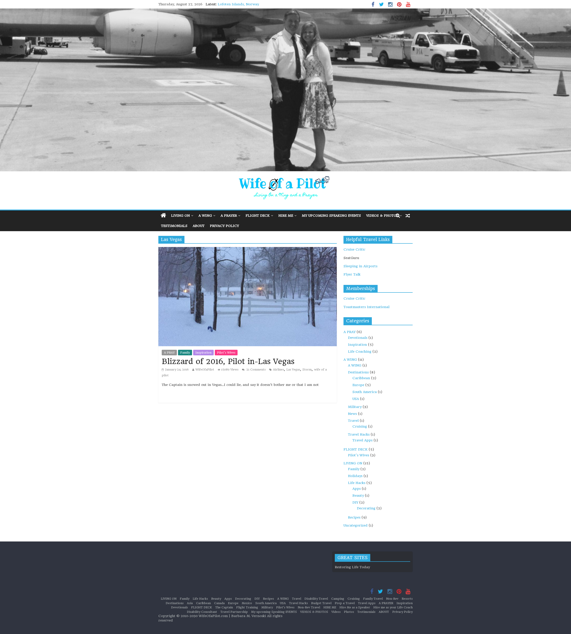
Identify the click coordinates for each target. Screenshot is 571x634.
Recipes (354, 517)
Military (355, 407)
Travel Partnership (234, 611)
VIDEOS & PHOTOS (382, 216)
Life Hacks (356, 483)
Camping (337, 598)
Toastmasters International (366, 307)
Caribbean (361, 378)
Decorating (366, 508)
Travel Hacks (359, 434)
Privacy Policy (224, 226)
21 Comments (256, 369)
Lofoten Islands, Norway (238, 4)
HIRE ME (285, 216)
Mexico (247, 603)
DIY (355, 502)
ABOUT (199, 226)
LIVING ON (180, 216)
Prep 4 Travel (345, 603)
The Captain (224, 607)
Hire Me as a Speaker (354, 607)
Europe (358, 385)
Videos (336, 611)
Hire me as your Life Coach (393, 607)
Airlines (278, 369)
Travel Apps (362, 440)
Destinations (358, 372)
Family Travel (373, 598)
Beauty (358, 496)
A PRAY (169, 352)
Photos (349, 611)
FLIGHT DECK (258, 216)
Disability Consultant (202, 611)
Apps (356, 489)
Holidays (355, 476)
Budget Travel (321, 603)
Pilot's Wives (226, 352)
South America (364, 392)
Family (185, 352)
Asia (190, 603)
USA (355, 399)
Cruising (359, 426)
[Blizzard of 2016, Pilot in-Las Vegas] (247, 249)
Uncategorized (355, 525)
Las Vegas (293, 369)
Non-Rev (392, 598)
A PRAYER (229, 216)
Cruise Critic (354, 249)
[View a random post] (408, 215)
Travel (353, 421)
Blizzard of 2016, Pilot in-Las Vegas (228, 361)
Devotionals (357, 338)
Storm (307, 369)
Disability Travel (316, 598)
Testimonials (174, 226)
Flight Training (247, 607)
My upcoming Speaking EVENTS (331, 216)
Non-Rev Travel (309, 607)
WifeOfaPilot (204, 369)
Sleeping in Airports (360, 266)
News (352, 414)
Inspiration (203, 352)
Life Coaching (359, 352)
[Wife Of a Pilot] (285, 89)
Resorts (407, 598)
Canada (219, 603)
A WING (205, 216)
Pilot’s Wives (285, 607)
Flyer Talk (351, 274)
